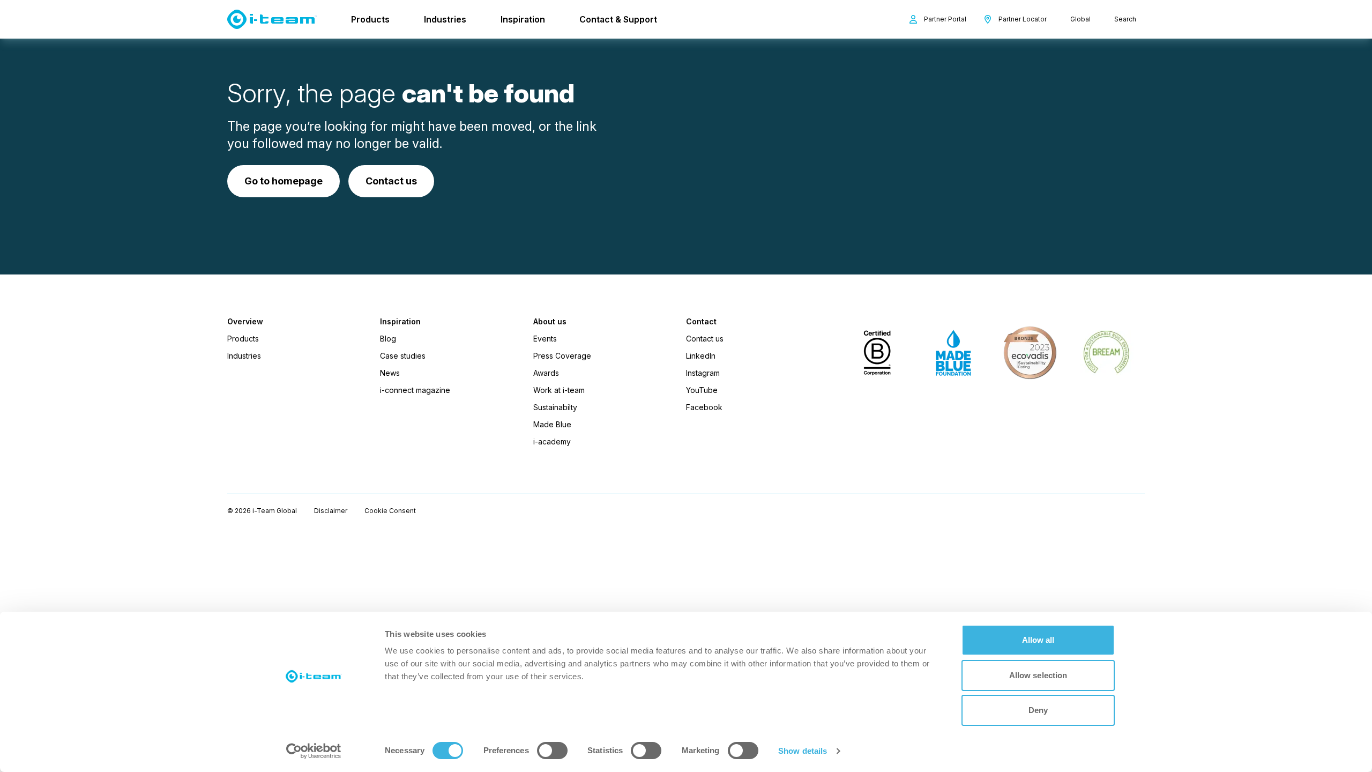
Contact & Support (618, 19)
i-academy (552, 441)
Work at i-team (559, 390)
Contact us (705, 338)
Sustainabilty (555, 407)
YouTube (702, 390)
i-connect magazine (415, 390)
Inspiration (523, 19)
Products (370, 19)
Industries (445, 19)
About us (549, 321)
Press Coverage (562, 355)
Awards (546, 372)
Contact (701, 321)
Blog (388, 338)
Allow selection (1038, 675)
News (390, 372)
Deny (1038, 710)
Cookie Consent (390, 511)
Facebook (704, 407)
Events (545, 338)
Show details (802, 750)
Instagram (703, 372)
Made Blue (552, 424)
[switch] (552, 750)
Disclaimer (330, 511)
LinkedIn (700, 355)
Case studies (403, 355)
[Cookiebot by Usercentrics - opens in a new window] (314, 751)
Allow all (1038, 639)
